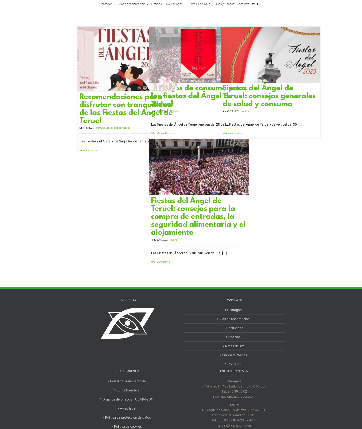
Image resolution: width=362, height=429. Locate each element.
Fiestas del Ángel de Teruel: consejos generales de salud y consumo (269, 96)
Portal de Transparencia (128, 381)
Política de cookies (128, 426)
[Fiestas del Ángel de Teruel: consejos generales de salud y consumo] (270, 55)
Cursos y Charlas (234, 355)
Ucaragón (234, 310)
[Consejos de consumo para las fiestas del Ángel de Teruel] (199, 55)
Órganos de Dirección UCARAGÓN (128, 399)
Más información (88, 150)
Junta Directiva (128, 390)
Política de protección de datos (128, 417)
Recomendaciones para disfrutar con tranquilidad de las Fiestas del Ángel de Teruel (126, 109)
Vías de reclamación (234, 319)
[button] (258, 4)
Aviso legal (128, 408)
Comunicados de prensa (108, 128)
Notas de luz (234, 346)
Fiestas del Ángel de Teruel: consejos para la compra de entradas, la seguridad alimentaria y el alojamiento (198, 217)
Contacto (234, 364)
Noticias (126, 128)
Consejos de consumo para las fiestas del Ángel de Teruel (198, 96)
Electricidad (234, 328)
